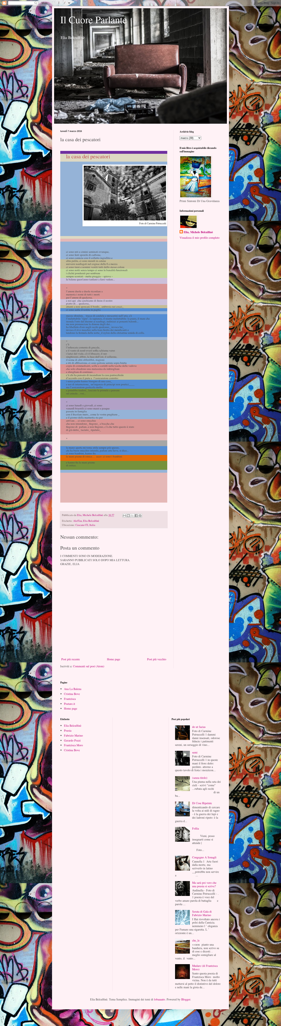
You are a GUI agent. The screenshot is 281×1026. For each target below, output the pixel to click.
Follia (195, 828)
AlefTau (77, 521)
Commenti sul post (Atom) (88, 666)
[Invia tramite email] (124, 516)
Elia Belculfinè (91, 521)
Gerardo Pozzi (72, 740)
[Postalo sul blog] (128, 516)
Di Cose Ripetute (202, 803)
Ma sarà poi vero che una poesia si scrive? (204, 884)
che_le (196, 940)
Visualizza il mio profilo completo (199, 238)
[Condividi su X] (132, 516)
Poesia (67, 730)
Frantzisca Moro (73, 745)
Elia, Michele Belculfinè (198, 232)
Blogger (185, 999)
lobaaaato (159, 999)
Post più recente (70, 659)
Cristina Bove (72, 694)
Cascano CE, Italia (85, 525)
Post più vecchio (156, 659)
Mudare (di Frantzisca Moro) (205, 967)
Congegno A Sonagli (204, 857)
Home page (113, 659)
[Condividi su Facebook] (136, 516)
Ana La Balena (72, 689)
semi (194, 752)
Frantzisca (70, 699)
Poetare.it (69, 704)
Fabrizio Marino (73, 735)
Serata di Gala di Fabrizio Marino (202, 913)
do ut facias (199, 727)
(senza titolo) (199, 778)
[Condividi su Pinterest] (140, 516)
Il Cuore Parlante (93, 19)
